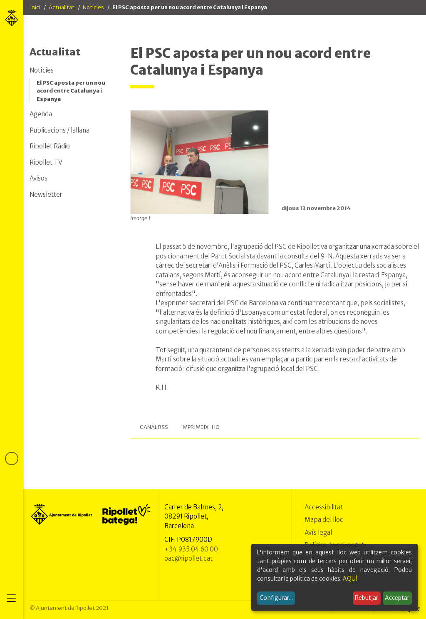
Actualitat (61, 7)
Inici (35, 7)
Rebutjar (366, 597)
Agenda (41, 114)
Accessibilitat (324, 507)
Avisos (38, 178)
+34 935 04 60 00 (191, 549)
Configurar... (276, 597)
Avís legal (318, 532)
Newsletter (46, 194)
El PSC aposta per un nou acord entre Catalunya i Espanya (71, 91)
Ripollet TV (46, 162)
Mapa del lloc (324, 520)
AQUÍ (350, 578)
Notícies (93, 7)
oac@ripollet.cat (188, 558)
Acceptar (397, 597)
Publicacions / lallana (59, 130)
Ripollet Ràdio (50, 146)
